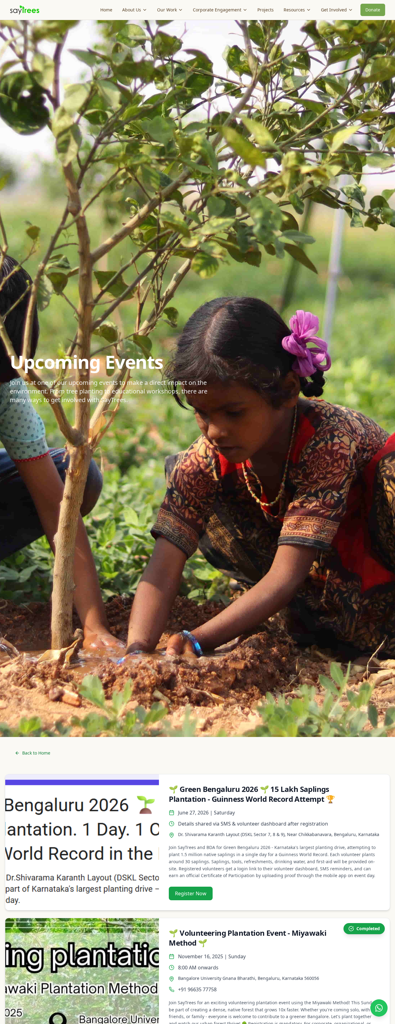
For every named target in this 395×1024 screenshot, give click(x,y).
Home (106, 10)
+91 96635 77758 (197, 989)
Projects (265, 10)
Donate (372, 10)
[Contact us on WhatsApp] (379, 1008)
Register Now (190, 893)
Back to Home (36, 753)
